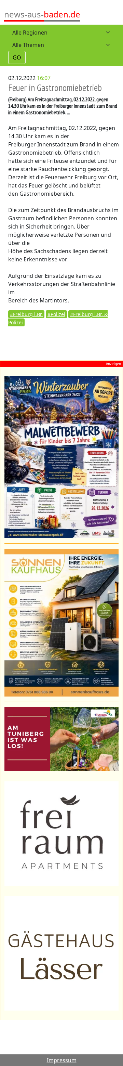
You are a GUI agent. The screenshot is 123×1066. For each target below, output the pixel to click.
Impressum (62, 1060)
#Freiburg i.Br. (26, 314)
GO (17, 57)
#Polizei (56, 314)
